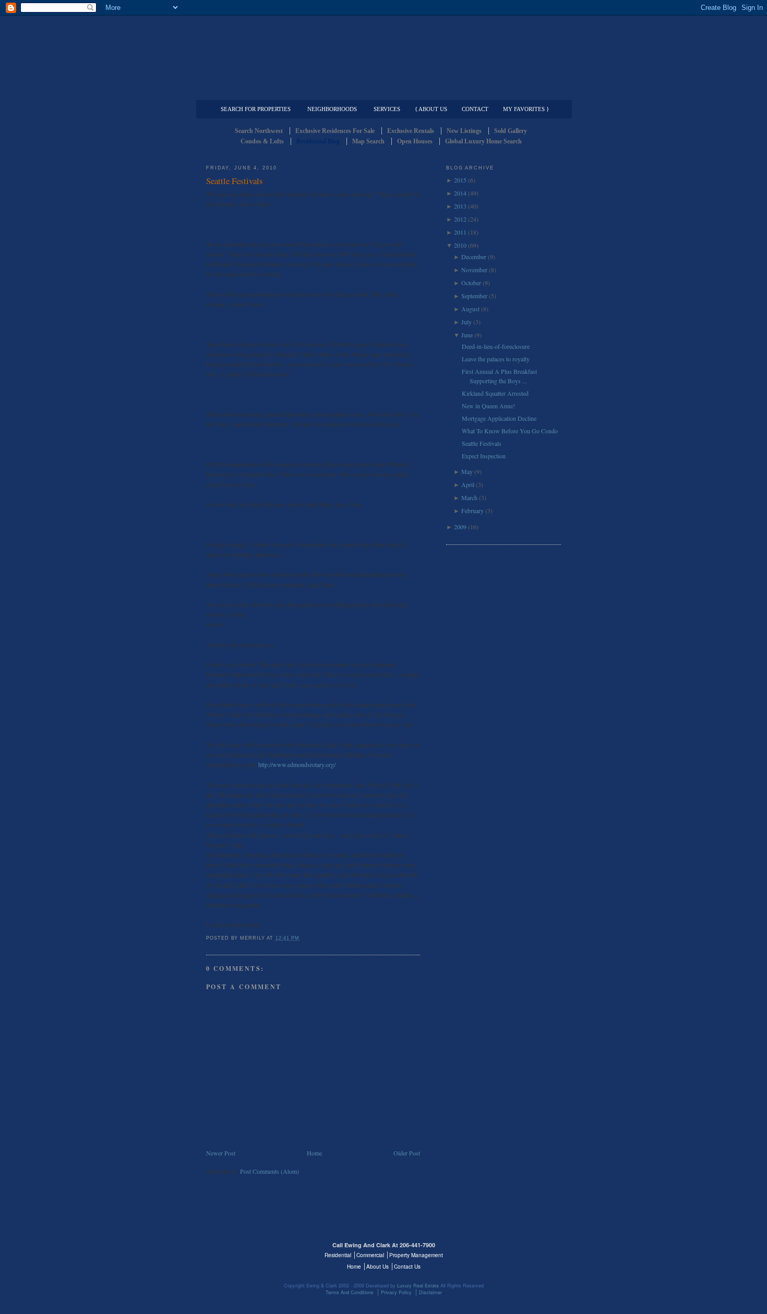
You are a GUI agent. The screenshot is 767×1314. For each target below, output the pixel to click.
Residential (338, 1255)
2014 (460, 193)
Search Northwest (259, 131)
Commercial (381, 91)
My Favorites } (526, 109)
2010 (460, 245)
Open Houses (415, 141)
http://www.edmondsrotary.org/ (296, 764)
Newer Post (220, 1153)
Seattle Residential (383, 49)
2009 (460, 526)
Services (387, 109)
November (474, 269)
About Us (377, 1266)
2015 (460, 180)
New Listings (464, 131)
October (471, 282)
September (474, 295)
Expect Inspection (484, 456)
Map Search (368, 141)
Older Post (406, 1153)
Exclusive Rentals (410, 131)
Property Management (506, 91)
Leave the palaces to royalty (496, 359)
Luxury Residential (259, 91)
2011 (460, 232)
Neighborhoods (332, 109)
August (470, 309)
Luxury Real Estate (515, 1251)
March (469, 497)
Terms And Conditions (350, 1292)
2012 (460, 219)
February (472, 510)
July (466, 322)
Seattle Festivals (234, 181)
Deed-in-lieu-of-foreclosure (496, 346)
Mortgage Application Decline (499, 418)
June (467, 335)
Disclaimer (430, 1292)
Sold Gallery (510, 131)
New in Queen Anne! (488, 406)
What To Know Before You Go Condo (510, 431)
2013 (460, 206)
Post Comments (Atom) (269, 1171)
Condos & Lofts (262, 141)
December (473, 256)
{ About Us (431, 109)
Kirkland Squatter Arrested (495, 393)
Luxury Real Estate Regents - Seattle (251, 1251)
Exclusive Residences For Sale (335, 131)
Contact (475, 109)
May (467, 471)
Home (314, 1153)
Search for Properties (256, 109)
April (467, 484)
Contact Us (407, 1266)
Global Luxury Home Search (483, 141)
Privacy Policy (396, 1292)
